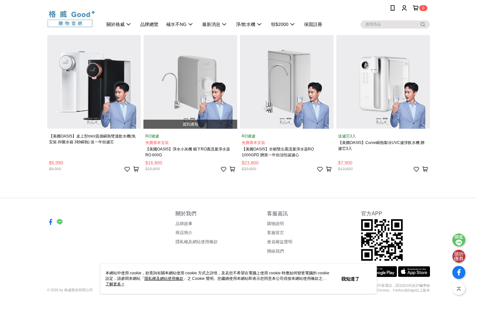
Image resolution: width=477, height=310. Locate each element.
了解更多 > (114, 284)
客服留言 (275, 232)
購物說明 (275, 223)
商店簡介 (184, 232)
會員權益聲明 (279, 241)
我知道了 (350, 278)
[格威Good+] (71, 17)
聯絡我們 (275, 251)
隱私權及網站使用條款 (197, 241)
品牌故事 (184, 223)
